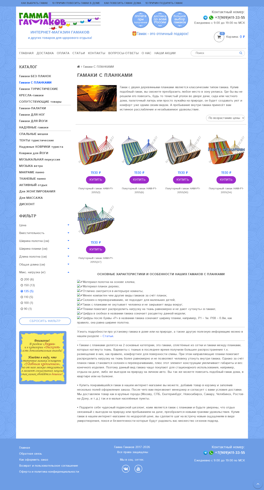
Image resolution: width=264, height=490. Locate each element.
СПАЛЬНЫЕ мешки (33, 134)
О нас (146, 53)
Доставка (45, 53)
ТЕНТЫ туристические (36, 140)
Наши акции (164, 53)
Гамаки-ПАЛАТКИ (32, 108)
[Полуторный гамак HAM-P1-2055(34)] (226, 149)
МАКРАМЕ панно (31, 172)
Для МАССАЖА (31, 198)
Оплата (63, 53)
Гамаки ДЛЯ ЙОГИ (33, 121)
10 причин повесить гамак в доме (76, 3)
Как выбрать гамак (34, 3)
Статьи (78, 53)
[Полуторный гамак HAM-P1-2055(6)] (139, 149)
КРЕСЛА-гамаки (31, 95)
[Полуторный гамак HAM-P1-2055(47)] (95, 219)
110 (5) (28, 297)
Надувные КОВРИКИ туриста (41, 147)
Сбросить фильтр (45, 321)
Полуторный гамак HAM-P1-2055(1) (95, 190)
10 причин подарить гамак (164, 3)
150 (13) (29, 285)
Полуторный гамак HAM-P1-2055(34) (226, 190)
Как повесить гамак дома (122, 3)
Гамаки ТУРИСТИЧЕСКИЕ (38, 89)
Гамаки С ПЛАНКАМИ (35, 82)
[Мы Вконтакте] (127, 468)
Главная (26, 53)
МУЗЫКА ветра (31, 166)
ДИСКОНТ (27, 204)
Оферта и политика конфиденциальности (49, 472)
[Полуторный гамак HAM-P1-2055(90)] (182, 149)
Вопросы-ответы (123, 53)
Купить (95, 180)
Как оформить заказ (33, 460)
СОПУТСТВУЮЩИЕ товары (40, 102)
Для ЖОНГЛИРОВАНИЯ (37, 191)
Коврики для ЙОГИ (33, 153)
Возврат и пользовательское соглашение (48, 466)
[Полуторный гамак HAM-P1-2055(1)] (95, 149)
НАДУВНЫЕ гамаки (33, 127)
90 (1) (27, 309)
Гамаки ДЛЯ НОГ (32, 115)
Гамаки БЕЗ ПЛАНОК (35, 76)
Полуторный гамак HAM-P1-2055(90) (182, 190)
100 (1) (28, 303)
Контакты (96, 53)
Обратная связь (30, 454)
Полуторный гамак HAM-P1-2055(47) (95, 260)
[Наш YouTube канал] (138, 468)
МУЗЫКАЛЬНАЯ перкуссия (39, 159)
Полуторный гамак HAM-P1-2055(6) (139, 190)
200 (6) (28, 279)
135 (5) (28, 291)
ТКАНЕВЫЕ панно (32, 179)
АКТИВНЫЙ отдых (33, 185)
